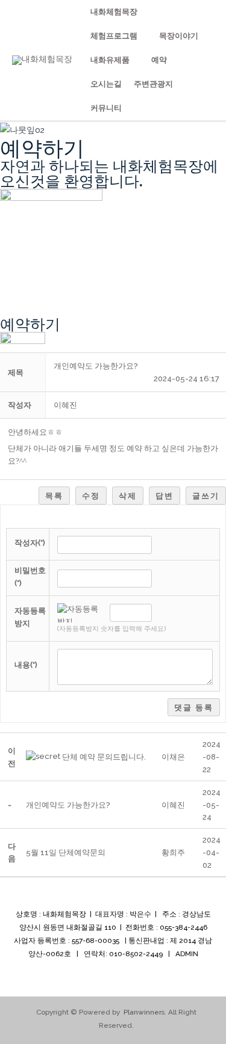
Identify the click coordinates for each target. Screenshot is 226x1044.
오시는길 (106, 83)
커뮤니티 (106, 107)
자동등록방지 (30, 617)
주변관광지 (153, 83)
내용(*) (25, 664)
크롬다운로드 (163, 26)
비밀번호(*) (30, 577)
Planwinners (144, 1012)
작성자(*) (29, 542)
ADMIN (186, 954)
